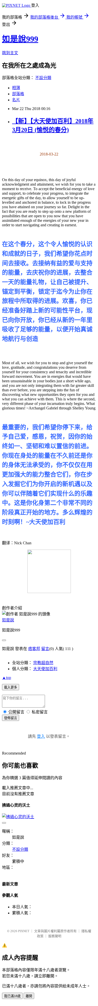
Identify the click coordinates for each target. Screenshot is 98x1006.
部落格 (18, 94)
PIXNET (23, 931)
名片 (16, 100)
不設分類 (43, 78)
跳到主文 (10, 53)
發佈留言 (10, 718)
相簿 (16, 88)
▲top (6, 677)
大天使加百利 (45, 669)
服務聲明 (54, 936)
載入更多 (10, 687)
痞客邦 (34, 649)
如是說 (8, 620)
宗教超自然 (43, 663)
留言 (45, 649)
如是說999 (20, 38)
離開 (29, 996)
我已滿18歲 (12, 996)
